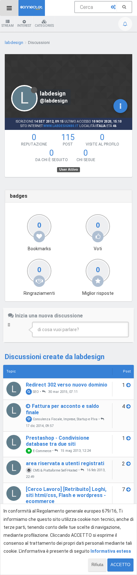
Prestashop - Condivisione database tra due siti (57, 441)
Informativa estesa (110, 551)
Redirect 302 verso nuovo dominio (66, 385)
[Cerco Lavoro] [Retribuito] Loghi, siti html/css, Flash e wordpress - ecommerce (66, 495)
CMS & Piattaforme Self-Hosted (54, 470)
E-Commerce (41, 451)
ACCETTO (120, 564)
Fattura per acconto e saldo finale (62, 409)
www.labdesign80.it (61, 126)
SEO (35, 392)
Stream (8, 25)
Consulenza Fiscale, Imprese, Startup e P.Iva (64, 419)
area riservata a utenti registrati (65, 463)
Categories (44, 25)
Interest (24, 25)
